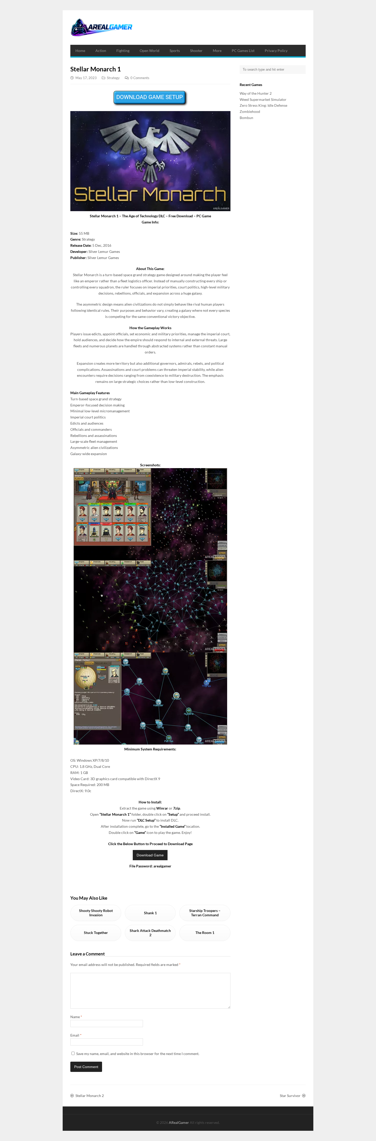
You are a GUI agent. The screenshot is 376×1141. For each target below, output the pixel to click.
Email (76, 1035)
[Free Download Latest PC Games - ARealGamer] (101, 27)
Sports (175, 50)
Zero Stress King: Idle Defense (263, 105)
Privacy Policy (276, 50)
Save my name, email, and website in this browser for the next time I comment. (137, 1053)
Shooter (196, 50)
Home (80, 50)
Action (100, 50)
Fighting (122, 50)
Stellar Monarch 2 (89, 1095)
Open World (149, 50)
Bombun (246, 117)
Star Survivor (290, 1095)
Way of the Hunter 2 (256, 93)
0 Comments (139, 78)
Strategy (113, 78)
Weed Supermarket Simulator (263, 99)
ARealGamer (179, 1122)
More (217, 50)
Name (76, 1017)
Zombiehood (250, 111)
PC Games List (243, 50)
